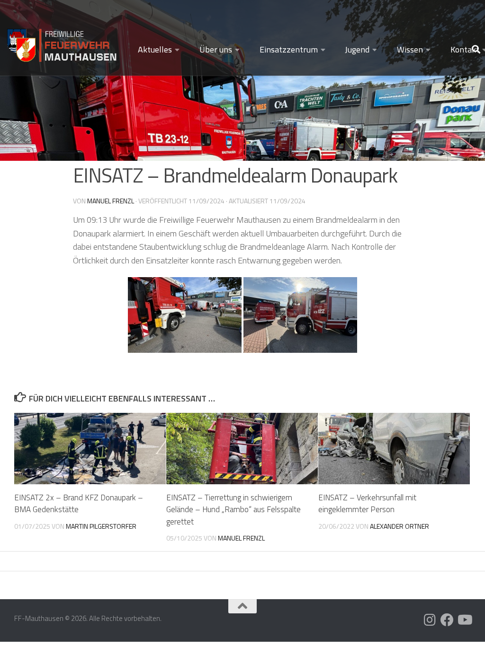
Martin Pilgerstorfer (101, 526)
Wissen (410, 49)
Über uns (215, 49)
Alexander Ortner (399, 526)
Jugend (357, 49)
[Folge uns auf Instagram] (430, 620)
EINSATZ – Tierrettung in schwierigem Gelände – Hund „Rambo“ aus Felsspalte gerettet (233, 509)
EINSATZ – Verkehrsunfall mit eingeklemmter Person (367, 503)
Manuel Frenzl (110, 201)
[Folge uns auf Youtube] (464, 620)
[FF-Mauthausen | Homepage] (62, 41)
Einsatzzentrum (289, 49)
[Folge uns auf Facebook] (447, 620)
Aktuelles (155, 49)
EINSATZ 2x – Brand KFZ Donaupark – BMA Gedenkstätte (78, 503)
